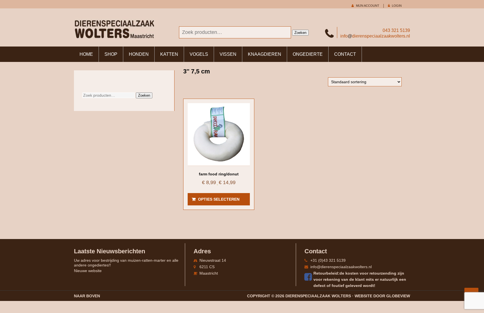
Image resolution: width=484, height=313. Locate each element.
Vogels (199, 54)
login (397, 5)
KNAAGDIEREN (264, 54)
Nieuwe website (88, 270)
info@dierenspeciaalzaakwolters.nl (341, 267)
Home (86, 54)
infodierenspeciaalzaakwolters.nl (375, 36)
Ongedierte (308, 54)
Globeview (398, 296)
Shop (110, 54)
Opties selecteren (218, 199)
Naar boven (87, 296)
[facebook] (308, 277)
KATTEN (169, 54)
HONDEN (139, 54)
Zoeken (300, 33)
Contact (345, 54)
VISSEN (228, 54)
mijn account (367, 5)
